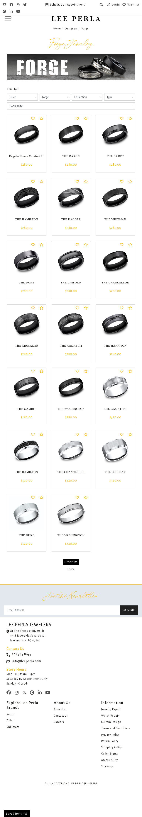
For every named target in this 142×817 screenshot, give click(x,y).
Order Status (109, 753)
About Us (60, 709)
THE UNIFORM (71, 282)
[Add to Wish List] (33, 119)
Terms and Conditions (115, 728)
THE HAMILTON (26, 219)
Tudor (10, 720)
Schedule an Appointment (67, 4)
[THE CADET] (115, 134)
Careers (59, 721)
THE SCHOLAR (115, 472)
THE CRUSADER (26, 345)
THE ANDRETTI (71, 345)
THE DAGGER (71, 219)
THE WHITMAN (115, 219)
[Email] (5, 5)
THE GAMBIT (26, 408)
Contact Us (61, 715)
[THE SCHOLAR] (115, 450)
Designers (71, 28)
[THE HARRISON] (115, 324)
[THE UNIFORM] (71, 260)
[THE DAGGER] (71, 197)
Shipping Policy (111, 747)
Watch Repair (110, 715)
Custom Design (111, 721)
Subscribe (129, 610)
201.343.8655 (21, 654)
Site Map (107, 766)
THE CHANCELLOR (115, 282)
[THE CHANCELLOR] (115, 260)
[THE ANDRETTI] (71, 324)
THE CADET (115, 156)
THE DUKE (26, 282)
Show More (71, 561)
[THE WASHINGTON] (71, 387)
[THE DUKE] (26, 260)
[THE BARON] (71, 134)
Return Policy (110, 741)
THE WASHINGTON (71, 408)
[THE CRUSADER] (26, 324)
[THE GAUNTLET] (115, 387)
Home (57, 28)
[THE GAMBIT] (26, 387)
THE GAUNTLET (115, 408)
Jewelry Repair (111, 709)
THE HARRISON (115, 345)
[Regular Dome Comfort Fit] (26, 134)
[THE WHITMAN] (115, 197)
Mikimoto (13, 726)
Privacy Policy (110, 734)
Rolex (10, 714)
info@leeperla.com (26, 661)
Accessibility (109, 759)
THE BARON (71, 156)
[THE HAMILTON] (26, 197)
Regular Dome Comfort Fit (26, 156)
